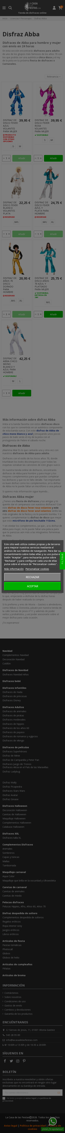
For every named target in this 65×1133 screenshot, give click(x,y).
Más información (14, 568)
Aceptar (32, 586)
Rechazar (32, 577)
